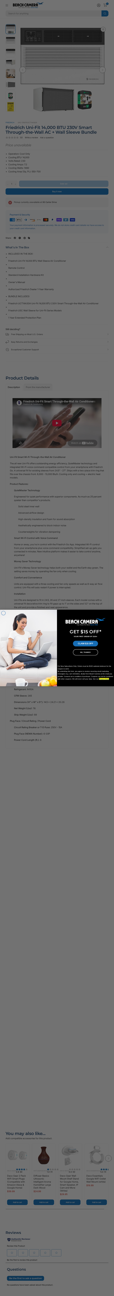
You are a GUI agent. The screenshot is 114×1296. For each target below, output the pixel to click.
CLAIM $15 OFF (85, 643)
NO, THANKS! (85, 652)
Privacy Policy (104, 679)
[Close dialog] (3, 613)
